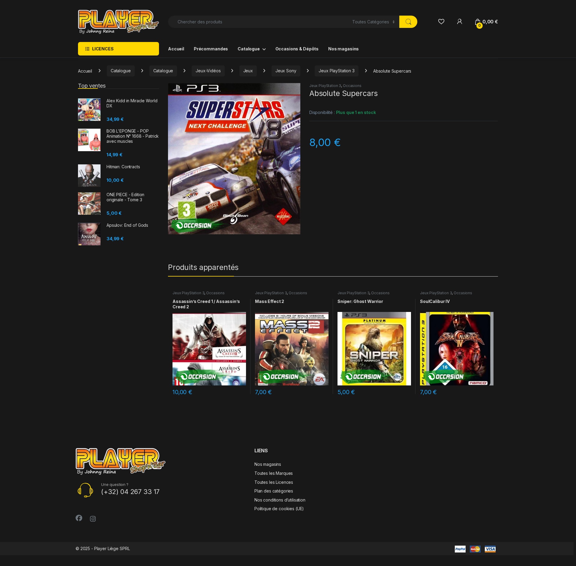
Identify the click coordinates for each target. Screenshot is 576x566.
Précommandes (211, 48)
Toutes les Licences (273, 482)
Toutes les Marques (273, 473)
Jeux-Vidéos (208, 70)
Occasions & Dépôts (297, 48)
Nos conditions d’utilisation (279, 499)
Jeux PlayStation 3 (336, 70)
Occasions (352, 85)
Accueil (176, 48)
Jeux (248, 70)
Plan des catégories (273, 490)
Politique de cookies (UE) (279, 508)
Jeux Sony (285, 70)
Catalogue (249, 48)
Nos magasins (343, 48)
